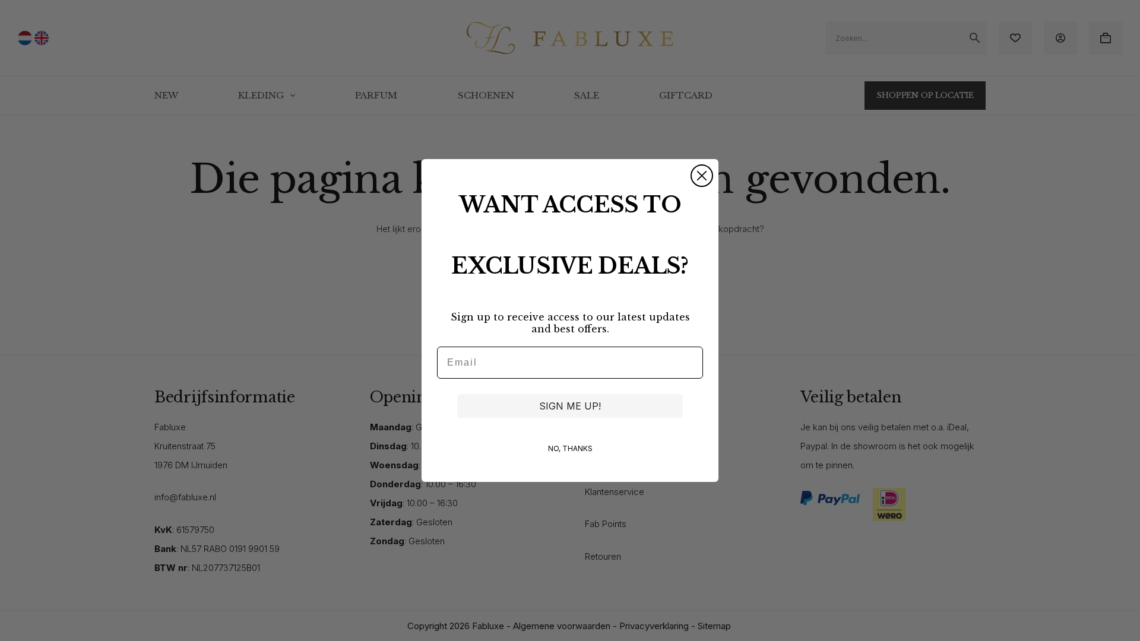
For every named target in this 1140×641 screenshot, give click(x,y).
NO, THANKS (570, 448)
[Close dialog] (701, 175)
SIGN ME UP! (570, 406)
